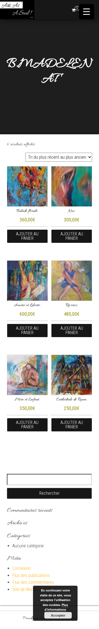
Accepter (58, 615)
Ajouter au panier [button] (27, 236)
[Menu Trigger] (86, 11)
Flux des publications (31, 575)
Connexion (21, 568)
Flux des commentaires (33, 582)
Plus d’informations (56, 607)
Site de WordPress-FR (31, 589)
